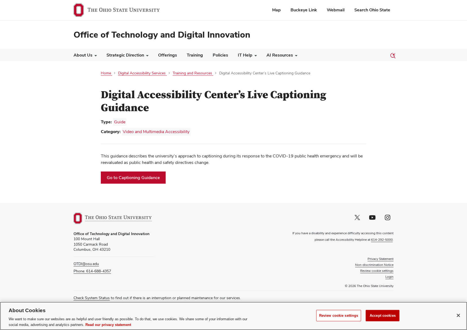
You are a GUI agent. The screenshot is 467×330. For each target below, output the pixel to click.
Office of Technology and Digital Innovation (162, 34)
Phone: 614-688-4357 (92, 271)
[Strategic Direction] (146, 56)
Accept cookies (383, 316)
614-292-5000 (382, 239)
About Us (83, 55)
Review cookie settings (338, 316)
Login (389, 277)
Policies (220, 55)
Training (195, 55)
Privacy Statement (380, 259)
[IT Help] (254, 56)
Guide (119, 122)
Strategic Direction (125, 55)
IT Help (245, 55)
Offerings (167, 55)
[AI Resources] (295, 56)
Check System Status (92, 297)
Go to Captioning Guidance (136, 179)
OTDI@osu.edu (86, 263)
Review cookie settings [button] (376, 271)
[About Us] (94, 56)
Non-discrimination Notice (374, 265)
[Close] (458, 315)
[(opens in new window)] (113, 218)
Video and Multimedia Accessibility (156, 131)
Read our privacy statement (108, 324)
